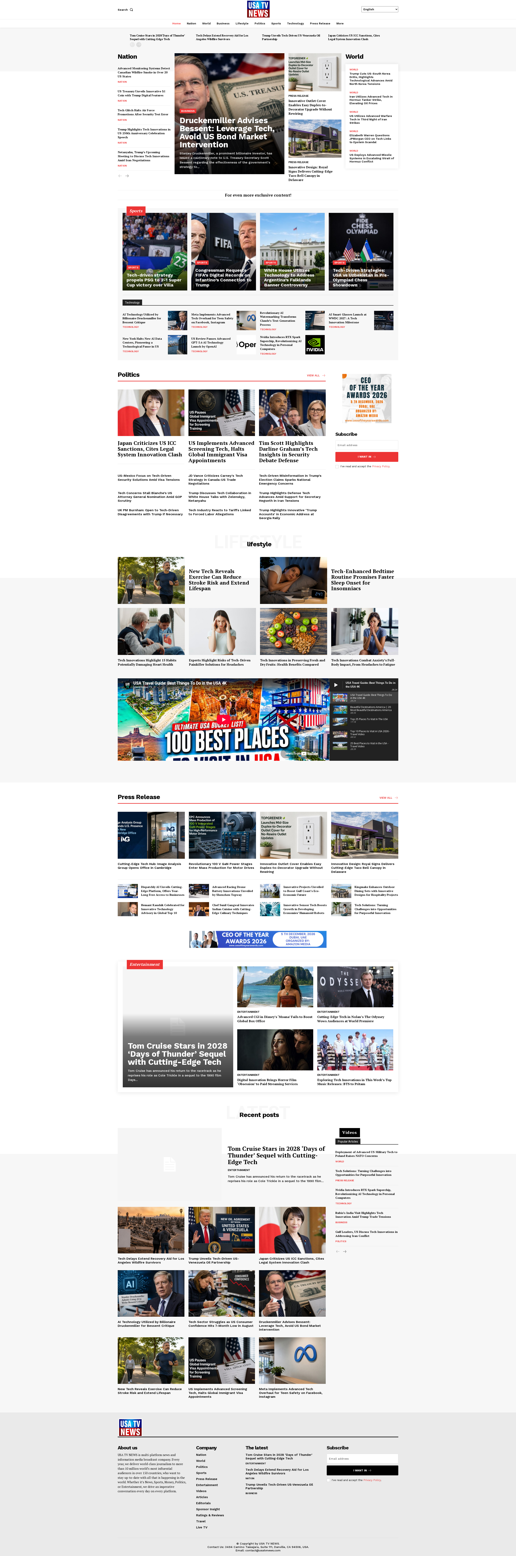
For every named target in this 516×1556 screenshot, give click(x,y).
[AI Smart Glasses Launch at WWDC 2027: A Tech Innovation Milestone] (383, 320)
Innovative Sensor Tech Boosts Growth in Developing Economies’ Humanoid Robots (305, 909)
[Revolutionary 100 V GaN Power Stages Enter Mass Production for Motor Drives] (222, 835)
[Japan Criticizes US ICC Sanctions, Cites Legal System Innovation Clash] (151, 412)
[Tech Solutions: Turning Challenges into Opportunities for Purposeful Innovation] (341, 909)
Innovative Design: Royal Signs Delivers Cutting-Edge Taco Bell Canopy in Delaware (310, 173)
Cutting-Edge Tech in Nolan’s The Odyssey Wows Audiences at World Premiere (350, 1019)
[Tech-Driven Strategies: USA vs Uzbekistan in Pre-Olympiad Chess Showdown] (361, 251)
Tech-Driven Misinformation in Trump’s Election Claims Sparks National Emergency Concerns (290, 479)
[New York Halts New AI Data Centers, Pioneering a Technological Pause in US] (177, 344)
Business (188, 110)
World (354, 69)
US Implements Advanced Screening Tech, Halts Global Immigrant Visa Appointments (221, 451)
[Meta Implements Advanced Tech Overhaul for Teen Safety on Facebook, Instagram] (246, 320)
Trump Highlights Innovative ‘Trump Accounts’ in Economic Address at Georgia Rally (288, 514)
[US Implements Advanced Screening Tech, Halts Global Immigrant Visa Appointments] (221, 412)
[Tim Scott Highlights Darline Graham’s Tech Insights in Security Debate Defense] (292, 412)
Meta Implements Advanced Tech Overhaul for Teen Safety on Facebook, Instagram (212, 318)
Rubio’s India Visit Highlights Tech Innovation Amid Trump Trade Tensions (363, 1215)
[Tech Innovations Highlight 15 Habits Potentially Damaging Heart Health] (151, 631)
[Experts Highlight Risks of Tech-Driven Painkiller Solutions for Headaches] (222, 631)
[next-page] (138, 44)
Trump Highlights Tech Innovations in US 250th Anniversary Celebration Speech (144, 133)
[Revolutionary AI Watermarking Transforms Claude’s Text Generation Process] (315, 320)
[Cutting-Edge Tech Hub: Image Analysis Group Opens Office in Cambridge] (151, 835)
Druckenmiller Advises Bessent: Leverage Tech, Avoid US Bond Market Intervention (227, 132)
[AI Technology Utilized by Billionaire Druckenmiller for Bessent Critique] (177, 320)
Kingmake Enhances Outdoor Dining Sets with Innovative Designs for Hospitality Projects (376, 891)
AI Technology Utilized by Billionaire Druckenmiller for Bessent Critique (142, 318)
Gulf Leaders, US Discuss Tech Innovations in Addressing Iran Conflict (366, 1234)
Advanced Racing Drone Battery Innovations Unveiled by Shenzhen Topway (232, 891)
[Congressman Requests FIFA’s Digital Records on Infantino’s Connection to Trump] (223, 251)
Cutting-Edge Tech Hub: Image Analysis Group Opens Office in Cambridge (149, 866)
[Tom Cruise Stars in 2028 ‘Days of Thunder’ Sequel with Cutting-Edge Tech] (178, 1026)
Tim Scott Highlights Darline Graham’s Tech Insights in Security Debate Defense (288, 451)
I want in (364, 456)
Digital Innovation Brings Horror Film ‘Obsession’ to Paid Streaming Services (267, 1082)
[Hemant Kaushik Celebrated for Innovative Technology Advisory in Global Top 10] (128, 909)
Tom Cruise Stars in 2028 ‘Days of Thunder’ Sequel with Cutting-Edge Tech (157, 37)
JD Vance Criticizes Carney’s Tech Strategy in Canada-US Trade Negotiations (215, 479)
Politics (340, 1241)
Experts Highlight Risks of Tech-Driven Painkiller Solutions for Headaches (220, 662)
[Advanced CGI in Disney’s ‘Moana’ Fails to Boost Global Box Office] (275, 986)
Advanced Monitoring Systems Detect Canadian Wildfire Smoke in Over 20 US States (144, 72)
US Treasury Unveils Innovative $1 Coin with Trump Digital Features (141, 93)
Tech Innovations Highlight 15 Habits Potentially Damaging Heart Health (147, 662)
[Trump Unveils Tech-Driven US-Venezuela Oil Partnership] (221, 1230)
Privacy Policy (380, 466)
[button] (126, 9)
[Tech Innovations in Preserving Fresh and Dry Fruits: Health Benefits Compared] (293, 631)
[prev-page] (132, 44)
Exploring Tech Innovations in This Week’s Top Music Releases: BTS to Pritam (354, 1082)
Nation (122, 81)
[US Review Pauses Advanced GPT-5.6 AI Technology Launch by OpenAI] (246, 344)
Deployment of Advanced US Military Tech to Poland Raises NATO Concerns (366, 1154)
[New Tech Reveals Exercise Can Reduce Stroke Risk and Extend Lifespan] (151, 580)
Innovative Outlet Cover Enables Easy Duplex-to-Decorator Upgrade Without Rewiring (310, 107)
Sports (133, 267)
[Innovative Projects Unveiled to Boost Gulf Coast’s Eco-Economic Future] (270, 891)
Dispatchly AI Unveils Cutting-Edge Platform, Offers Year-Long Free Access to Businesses (162, 891)
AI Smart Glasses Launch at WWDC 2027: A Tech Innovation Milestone (348, 318)
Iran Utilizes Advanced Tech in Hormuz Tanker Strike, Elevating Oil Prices (371, 100)
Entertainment (248, 1012)
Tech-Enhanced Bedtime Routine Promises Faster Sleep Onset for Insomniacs (362, 580)
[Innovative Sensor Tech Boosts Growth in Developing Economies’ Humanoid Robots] (270, 909)
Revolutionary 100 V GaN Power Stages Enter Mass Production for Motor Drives (221, 866)
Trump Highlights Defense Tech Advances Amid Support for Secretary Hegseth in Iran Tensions (290, 497)
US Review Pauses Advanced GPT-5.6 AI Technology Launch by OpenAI (211, 342)
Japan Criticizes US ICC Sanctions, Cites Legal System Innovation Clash (354, 37)
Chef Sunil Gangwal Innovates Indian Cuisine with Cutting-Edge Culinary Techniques (233, 909)
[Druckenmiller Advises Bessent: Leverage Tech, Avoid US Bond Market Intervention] (292, 1293)
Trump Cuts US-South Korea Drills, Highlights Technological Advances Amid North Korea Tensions (371, 78)
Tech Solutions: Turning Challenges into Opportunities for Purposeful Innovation (375, 909)
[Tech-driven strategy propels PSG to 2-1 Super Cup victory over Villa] (155, 251)
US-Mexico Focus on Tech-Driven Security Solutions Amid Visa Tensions (149, 477)
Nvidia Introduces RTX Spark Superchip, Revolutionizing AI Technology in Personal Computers (281, 343)
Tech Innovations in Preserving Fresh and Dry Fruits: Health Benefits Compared (292, 662)
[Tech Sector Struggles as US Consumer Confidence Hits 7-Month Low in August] (221, 1293)
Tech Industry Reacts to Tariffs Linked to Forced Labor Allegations (219, 512)
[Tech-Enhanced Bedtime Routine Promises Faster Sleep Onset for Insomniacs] (293, 580)
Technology (131, 327)
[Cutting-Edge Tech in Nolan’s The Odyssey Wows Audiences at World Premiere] (355, 986)
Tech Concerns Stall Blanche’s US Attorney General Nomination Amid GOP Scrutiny (150, 497)
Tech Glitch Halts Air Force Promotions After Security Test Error (143, 112)
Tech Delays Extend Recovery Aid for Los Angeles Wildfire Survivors (222, 37)
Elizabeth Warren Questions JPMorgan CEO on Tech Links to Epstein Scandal (370, 139)
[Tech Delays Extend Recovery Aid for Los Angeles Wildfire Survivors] (151, 1230)
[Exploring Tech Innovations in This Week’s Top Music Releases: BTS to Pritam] (355, 1049)
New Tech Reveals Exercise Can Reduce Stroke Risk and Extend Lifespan (219, 580)
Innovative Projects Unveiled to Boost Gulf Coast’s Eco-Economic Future (303, 891)
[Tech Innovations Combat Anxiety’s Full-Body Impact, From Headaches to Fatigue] (364, 631)
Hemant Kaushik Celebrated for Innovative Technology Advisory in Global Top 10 (162, 909)
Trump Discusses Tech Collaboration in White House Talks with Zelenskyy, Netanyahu (219, 497)
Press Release (298, 96)
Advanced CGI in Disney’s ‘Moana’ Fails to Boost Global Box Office (274, 1019)
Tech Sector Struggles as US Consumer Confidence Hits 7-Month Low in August (221, 1324)
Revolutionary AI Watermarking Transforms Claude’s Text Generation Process (278, 319)
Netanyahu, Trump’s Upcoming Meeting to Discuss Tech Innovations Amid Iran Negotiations (143, 156)
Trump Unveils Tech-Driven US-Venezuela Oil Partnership (291, 37)
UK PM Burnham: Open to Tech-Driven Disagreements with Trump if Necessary (150, 512)
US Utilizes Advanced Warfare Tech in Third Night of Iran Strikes (371, 119)
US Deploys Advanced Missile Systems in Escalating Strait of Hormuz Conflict (372, 158)
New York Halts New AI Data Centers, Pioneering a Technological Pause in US (142, 342)
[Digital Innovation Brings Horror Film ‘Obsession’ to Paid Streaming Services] (275, 1049)
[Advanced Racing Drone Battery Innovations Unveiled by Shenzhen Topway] (199, 891)
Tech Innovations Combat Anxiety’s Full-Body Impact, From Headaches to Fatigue (363, 662)
